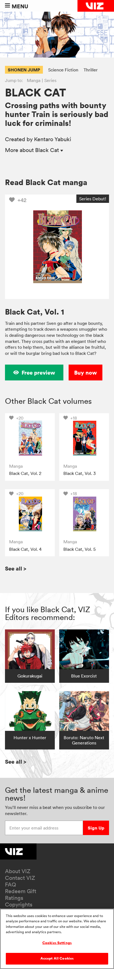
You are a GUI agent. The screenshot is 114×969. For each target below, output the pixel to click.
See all (15, 568)
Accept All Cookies (57, 958)
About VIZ (17, 871)
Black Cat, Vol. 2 (25, 473)
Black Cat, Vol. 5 (79, 549)
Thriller (91, 69)
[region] (57, 939)
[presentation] (30, 438)
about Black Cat (32, 150)
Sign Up (96, 828)
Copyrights (18, 904)
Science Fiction (63, 69)
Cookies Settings (57, 942)
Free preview (38, 372)
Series (50, 80)
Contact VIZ (20, 878)
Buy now (85, 372)
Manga (33, 80)
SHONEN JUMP (24, 70)
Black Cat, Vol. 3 (79, 473)
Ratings (14, 898)
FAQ (10, 884)
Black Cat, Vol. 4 (25, 549)
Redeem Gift (20, 891)
